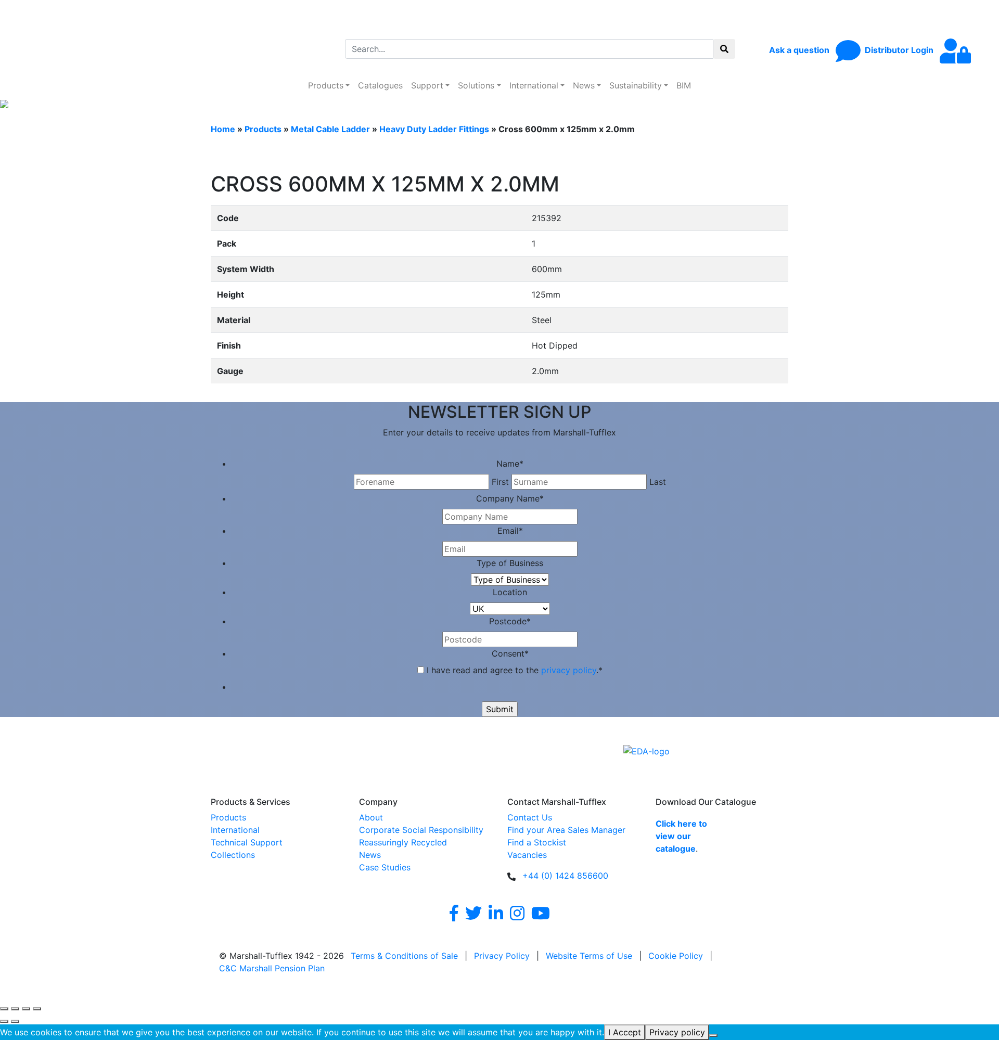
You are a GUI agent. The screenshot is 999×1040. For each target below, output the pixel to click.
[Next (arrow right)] (15, 1021)
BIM (683, 85)
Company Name (510, 498)
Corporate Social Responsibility (421, 830)
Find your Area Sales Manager (566, 830)
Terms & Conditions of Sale (404, 956)
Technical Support (247, 842)
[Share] (26, 1008)
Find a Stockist (536, 842)
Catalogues (380, 85)
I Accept (624, 1032)
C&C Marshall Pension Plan (272, 968)
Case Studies (385, 867)
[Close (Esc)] (37, 1008)
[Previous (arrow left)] (4, 1021)
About (371, 817)
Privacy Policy (502, 956)
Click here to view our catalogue (681, 836)
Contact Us (529, 817)
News (584, 85)
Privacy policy (677, 1032)
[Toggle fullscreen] (15, 1008)
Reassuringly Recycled (403, 842)
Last (657, 482)
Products (325, 85)
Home (223, 129)
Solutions (476, 85)
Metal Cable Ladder (330, 129)
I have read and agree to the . (515, 670)
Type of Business (510, 563)
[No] (713, 1035)
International (533, 85)
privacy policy (568, 670)
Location (510, 592)
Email (510, 530)
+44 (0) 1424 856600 (565, 875)
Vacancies (527, 855)
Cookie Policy (675, 956)
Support (427, 85)
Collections (233, 855)
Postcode (510, 621)
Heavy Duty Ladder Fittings (434, 129)
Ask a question (800, 50)
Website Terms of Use (589, 956)
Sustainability (635, 85)
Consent (510, 653)
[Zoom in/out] (4, 1008)
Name (509, 463)
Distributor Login (900, 50)
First (500, 482)
